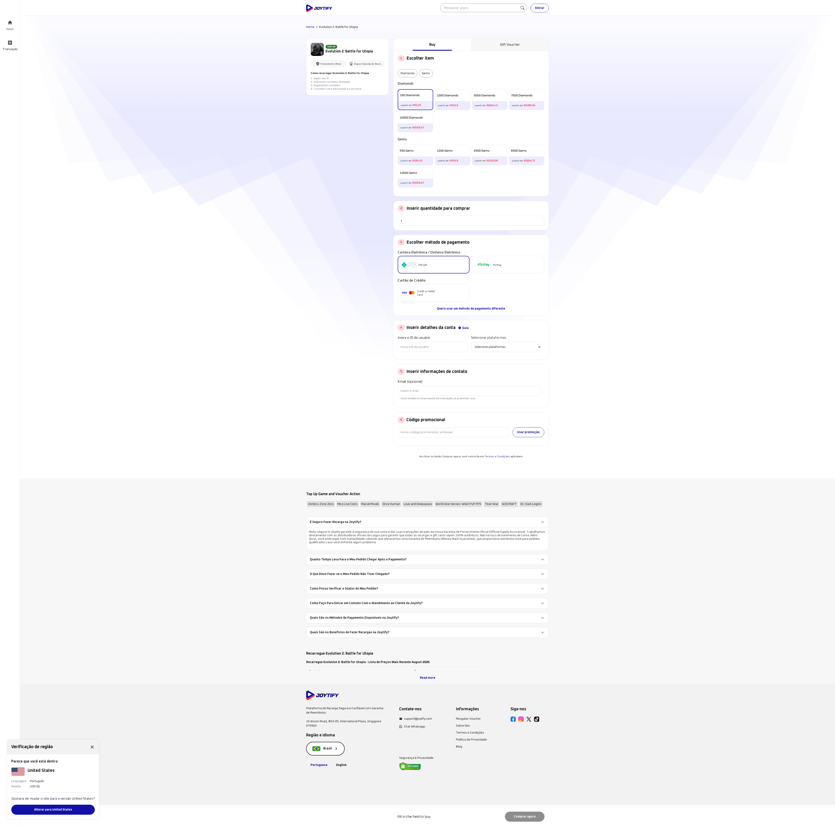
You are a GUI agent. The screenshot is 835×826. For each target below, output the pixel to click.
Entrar (539, 8)
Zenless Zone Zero (321, 504)
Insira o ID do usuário (414, 337)
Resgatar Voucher (468, 718)
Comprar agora (525, 816)
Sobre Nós (463, 725)
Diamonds (407, 73)
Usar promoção (528, 432)
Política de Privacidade (471, 739)
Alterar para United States (53, 809)
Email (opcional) (410, 381)
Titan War (491, 504)
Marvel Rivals (370, 504)
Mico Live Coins (347, 504)
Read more (427, 677)
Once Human (391, 504)
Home (310, 26)
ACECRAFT (509, 504)
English (341, 765)
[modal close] (92, 747)
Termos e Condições (497, 456)
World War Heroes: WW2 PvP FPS (458, 504)
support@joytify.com (418, 718)
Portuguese (319, 765)
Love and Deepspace (418, 504)
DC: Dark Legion (530, 504)
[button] (427, 522)
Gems (426, 73)
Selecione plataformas (488, 337)
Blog (459, 746)
